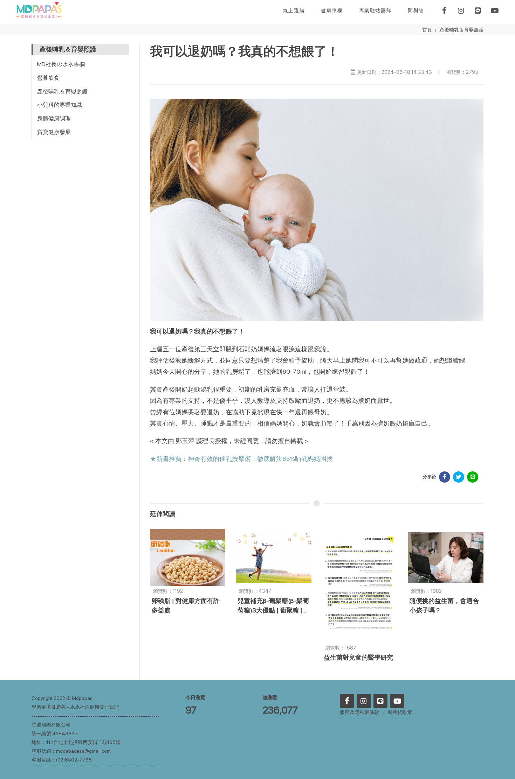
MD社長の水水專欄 (61, 64)
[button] (331, 10)
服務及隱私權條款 (359, 712)
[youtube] (495, 10)
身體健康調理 (54, 118)
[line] (478, 10)
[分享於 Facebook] (444, 477)
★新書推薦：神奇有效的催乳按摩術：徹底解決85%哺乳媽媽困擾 (241, 458)
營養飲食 (48, 78)
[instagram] (461, 10)
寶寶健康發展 (54, 132)
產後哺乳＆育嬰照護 (461, 30)
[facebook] (444, 10)
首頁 (427, 30)
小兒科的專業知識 (59, 104)
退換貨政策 (399, 712)
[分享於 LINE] (472, 477)
